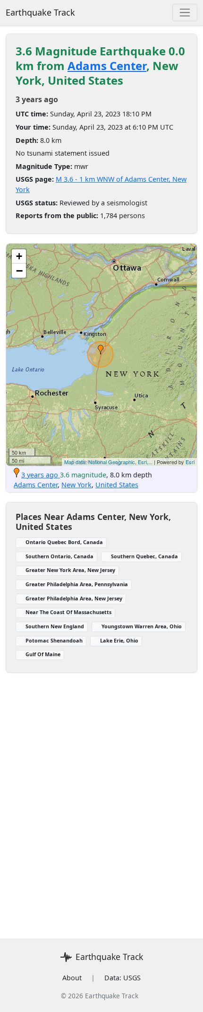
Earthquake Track (40, 12)
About (72, 977)
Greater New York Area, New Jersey (70, 569)
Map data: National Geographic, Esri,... (108, 462)
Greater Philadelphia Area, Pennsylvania (76, 584)
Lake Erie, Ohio (119, 640)
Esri (190, 462)
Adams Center (107, 65)
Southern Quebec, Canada (144, 556)
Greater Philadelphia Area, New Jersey (73, 598)
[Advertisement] (101, 800)
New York (76, 484)
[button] (100, 349)
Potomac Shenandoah (54, 640)
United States (116, 484)
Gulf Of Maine (42, 654)
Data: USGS (122, 977)
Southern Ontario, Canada (59, 556)
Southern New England (54, 626)
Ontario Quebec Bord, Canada (64, 542)
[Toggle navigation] (184, 12)
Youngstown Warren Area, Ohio (142, 626)
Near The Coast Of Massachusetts (68, 612)
